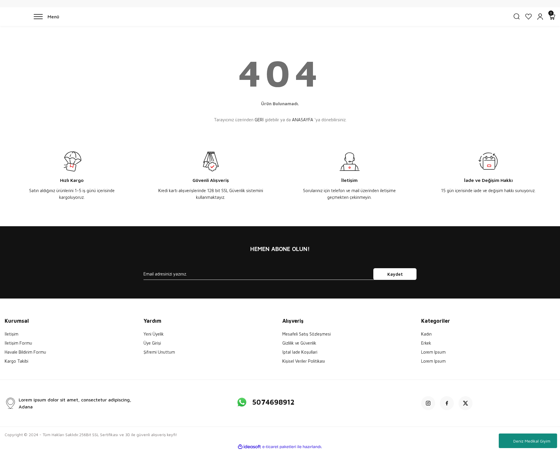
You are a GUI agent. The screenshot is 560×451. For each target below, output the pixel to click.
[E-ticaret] (279, 447)
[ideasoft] (249, 447)
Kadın (426, 333)
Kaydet (395, 274)
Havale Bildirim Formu (25, 352)
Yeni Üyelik (154, 333)
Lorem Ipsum (433, 352)
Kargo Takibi (16, 361)
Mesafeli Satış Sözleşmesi (306, 333)
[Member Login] (540, 16)
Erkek (426, 343)
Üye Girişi (152, 343)
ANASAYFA (302, 119)
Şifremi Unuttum (159, 352)
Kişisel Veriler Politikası (303, 361)
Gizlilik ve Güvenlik (299, 343)
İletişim (11, 333)
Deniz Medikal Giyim (531, 440)
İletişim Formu (18, 343)
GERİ (259, 119)
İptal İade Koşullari (299, 352)
